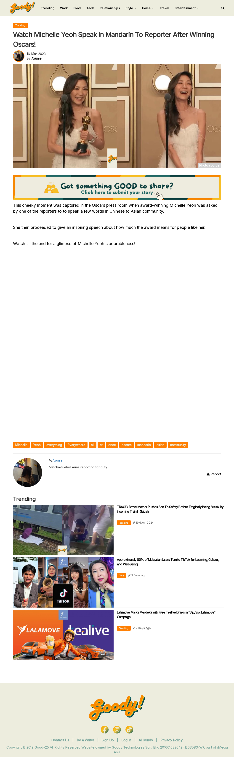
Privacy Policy (171, 740)
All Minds (146, 740)
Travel (164, 8)
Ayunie (58, 460)
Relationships (110, 8)
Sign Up (108, 740)
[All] (222, 8)
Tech (90, 8)
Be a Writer (85, 740)
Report (215, 474)
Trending (47, 8)
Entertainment (186, 8)
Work (64, 8)
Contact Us (60, 740)
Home (147, 8)
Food (77, 8)
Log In (126, 740)
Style (130, 8)
